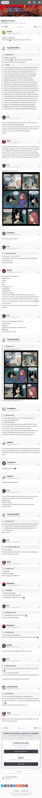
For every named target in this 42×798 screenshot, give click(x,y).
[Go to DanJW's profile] (4, 271)
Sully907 (10, 442)
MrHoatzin (10, 583)
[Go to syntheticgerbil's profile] (4, 688)
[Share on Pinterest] (26, 785)
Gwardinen (10, 233)
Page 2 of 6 (21, 27)
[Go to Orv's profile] (4, 117)
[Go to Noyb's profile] (4, 142)
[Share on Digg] (11, 785)
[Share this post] (38, 33)
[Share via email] (23, 785)
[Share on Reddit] (17, 785)
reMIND (17, 651)
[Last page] (40, 27)
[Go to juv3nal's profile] (4, 646)
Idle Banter (23, 23)
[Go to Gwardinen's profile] (4, 234)
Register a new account (21, 751)
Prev (6, 26)
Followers (19, 771)
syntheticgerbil (12, 687)
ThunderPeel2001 (13, 48)
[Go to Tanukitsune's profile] (4, 463)
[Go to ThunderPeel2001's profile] (4, 49)
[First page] (2, 27)
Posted (14, 33)
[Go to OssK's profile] (4, 563)
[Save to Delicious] (14, 785)
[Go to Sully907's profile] (4, 443)
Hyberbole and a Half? (8, 468)
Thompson (6, 23)
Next (35, 26)
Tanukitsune (11, 462)
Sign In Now (21, 764)
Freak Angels (5, 288)
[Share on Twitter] (2, 785)
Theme (16, 791)
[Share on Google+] (8, 785)
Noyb (9, 141)
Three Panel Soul (6, 286)
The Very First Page (7, 262)
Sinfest (4, 280)
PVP (3, 282)
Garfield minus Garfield (8, 37)
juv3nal (9, 645)
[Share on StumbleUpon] (20, 785)
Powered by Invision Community (21, 795)
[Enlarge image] (21, 199)
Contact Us (24, 791)
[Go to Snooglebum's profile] (4, 409)
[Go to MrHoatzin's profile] (4, 584)
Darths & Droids (6, 290)
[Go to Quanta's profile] (4, 32)
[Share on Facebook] (5, 785)
